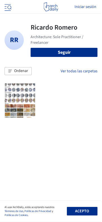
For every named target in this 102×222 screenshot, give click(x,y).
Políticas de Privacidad (37, 211)
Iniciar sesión (85, 7)
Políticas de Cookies (16, 215)
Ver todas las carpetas (79, 71)
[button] (18, 71)
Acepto (82, 211)
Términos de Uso (14, 211)
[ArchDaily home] (51, 6)
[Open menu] (7, 7)
